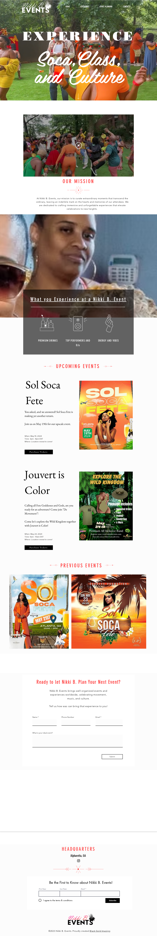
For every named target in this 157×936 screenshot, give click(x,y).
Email (42, 919)
